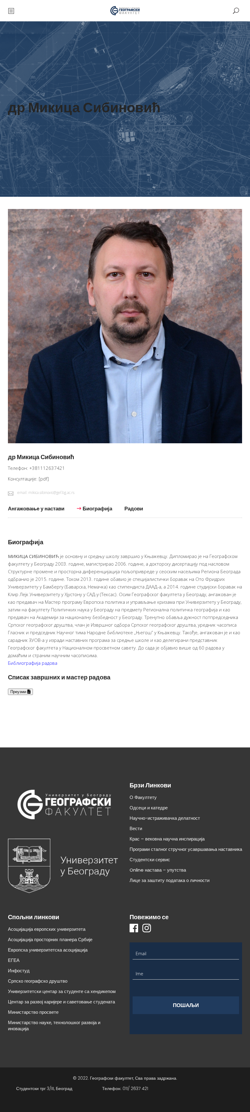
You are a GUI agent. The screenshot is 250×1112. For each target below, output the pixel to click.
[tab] (39, 511)
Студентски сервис (150, 859)
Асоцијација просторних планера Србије (50, 939)
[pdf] (44, 479)
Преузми (18, 691)
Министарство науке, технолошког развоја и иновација (54, 1025)
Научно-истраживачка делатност (165, 818)
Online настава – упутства (158, 870)
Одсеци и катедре (149, 807)
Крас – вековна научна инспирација (167, 839)
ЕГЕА (14, 960)
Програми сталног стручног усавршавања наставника (186, 849)
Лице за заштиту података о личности (169, 880)
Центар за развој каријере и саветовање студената (61, 1002)
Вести (136, 828)
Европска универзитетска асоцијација (48, 950)
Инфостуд (19, 970)
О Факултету (143, 797)
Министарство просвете (33, 1012)
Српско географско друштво (37, 981)
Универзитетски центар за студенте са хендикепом (62, 991)
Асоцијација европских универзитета (46, 929)
